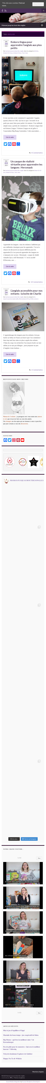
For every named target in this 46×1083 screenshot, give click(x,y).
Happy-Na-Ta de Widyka (12, 1058)
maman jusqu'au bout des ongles (14, 51)
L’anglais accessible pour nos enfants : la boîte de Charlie (26, 292)
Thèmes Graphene (19, 1078)
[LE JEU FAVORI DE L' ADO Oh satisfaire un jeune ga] (23, 739)
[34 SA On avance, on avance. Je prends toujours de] (23, 504)
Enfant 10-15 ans (8, 53)
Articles (36, 51)
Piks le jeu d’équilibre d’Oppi (13, 1030)
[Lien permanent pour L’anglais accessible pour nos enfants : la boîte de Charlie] (23, 317)
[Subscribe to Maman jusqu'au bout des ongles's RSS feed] (5, 10)
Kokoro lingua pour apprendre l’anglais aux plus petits (26, 45)
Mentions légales (38, 1072)
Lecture (36, 299)
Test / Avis (25, 53)
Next (39, 858)
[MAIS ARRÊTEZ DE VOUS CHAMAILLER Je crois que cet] (23, 817)
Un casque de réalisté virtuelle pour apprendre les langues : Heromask (26, 164)
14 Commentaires (37, 282)
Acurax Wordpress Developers (31, 1081)
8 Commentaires (37, 153)
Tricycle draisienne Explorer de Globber (17, 1054)
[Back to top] (41, 1078)
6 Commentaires (37, 370)
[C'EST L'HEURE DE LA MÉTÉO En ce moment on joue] (23, 660)
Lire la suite (10, 137)
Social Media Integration (13, 1081)
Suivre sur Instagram (30, 839)
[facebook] (2, 10)
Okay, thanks (38, 4)
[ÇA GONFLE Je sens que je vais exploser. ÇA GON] (23, 582)
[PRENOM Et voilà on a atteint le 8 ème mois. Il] (23, 699)
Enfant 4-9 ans (17, 53)
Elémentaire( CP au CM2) (26, 299)
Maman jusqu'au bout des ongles (13, 25)
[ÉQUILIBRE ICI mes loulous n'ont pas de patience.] (23, 543)
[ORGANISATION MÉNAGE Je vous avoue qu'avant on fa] (23, 778)
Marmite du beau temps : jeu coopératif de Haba (20, 1035)
